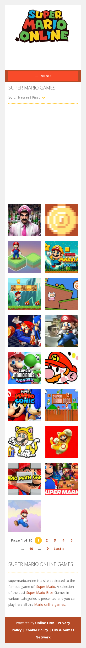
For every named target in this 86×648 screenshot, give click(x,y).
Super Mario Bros (40, 592)
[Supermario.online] (43, 26)
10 (31, 548)
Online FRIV (44, 623)
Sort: (12, 97)
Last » (59, 548)
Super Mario (45, 586)
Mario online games (49, 604)
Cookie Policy (37, 630)
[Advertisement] (47, 54)
